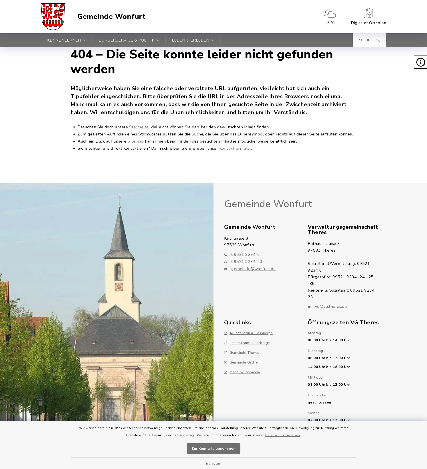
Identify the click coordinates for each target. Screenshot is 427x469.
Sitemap (136, 141)
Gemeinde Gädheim (246, 362)
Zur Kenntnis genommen (213, 448)
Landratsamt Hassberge (250, 342)
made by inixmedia (245, 372)
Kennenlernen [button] (64, 40)
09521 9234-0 (245, 254)
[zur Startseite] (53, 16)
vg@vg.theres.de (331, 306)
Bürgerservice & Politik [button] (127, 40)
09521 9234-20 (246, 261)
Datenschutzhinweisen (282, 435)
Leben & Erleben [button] (190, 40)
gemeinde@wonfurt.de (253, 268)
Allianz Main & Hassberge (251, 333)
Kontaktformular (235, 148)
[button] (420, 62)
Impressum (213, 463)
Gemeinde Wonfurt (111, 16)
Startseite (139, 127)
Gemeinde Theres (244, 352)
